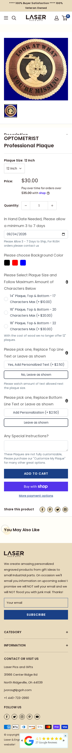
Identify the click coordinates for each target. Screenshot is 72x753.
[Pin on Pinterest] (50, 509)
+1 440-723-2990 (16, 698)
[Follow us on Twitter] (14, 717)
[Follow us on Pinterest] (29, 717)
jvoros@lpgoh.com (18, 690)
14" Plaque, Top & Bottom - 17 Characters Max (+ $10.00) (33, 299)
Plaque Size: (19, 160)
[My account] (57, 18)
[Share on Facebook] (42, 509)
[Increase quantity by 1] (52, 205)
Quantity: (11, 205)
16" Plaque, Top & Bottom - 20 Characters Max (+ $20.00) (33, 312)
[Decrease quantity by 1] (26, 205)
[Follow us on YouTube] (37, 717)
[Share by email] (65, 509)
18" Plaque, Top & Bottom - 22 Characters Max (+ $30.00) (33, 326)
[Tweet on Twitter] (57, 509)
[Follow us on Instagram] (22, 717)
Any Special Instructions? (26, 435)
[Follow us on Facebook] (7, 717)
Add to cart (36, 473)
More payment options (36, 496)
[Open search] (14, 18)
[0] (64, 18)
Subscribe (36, 614)
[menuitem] (10, 110)
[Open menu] (6, 18)
